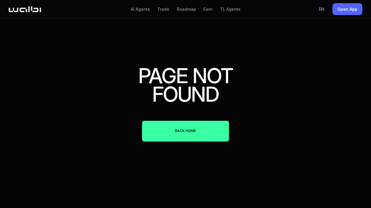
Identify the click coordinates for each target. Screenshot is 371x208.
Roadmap (186, 9)
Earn (207, 9)
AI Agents (140, 9)
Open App (347, 9)
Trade (163, 9)
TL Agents (230, 9)
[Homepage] (25, 9)
